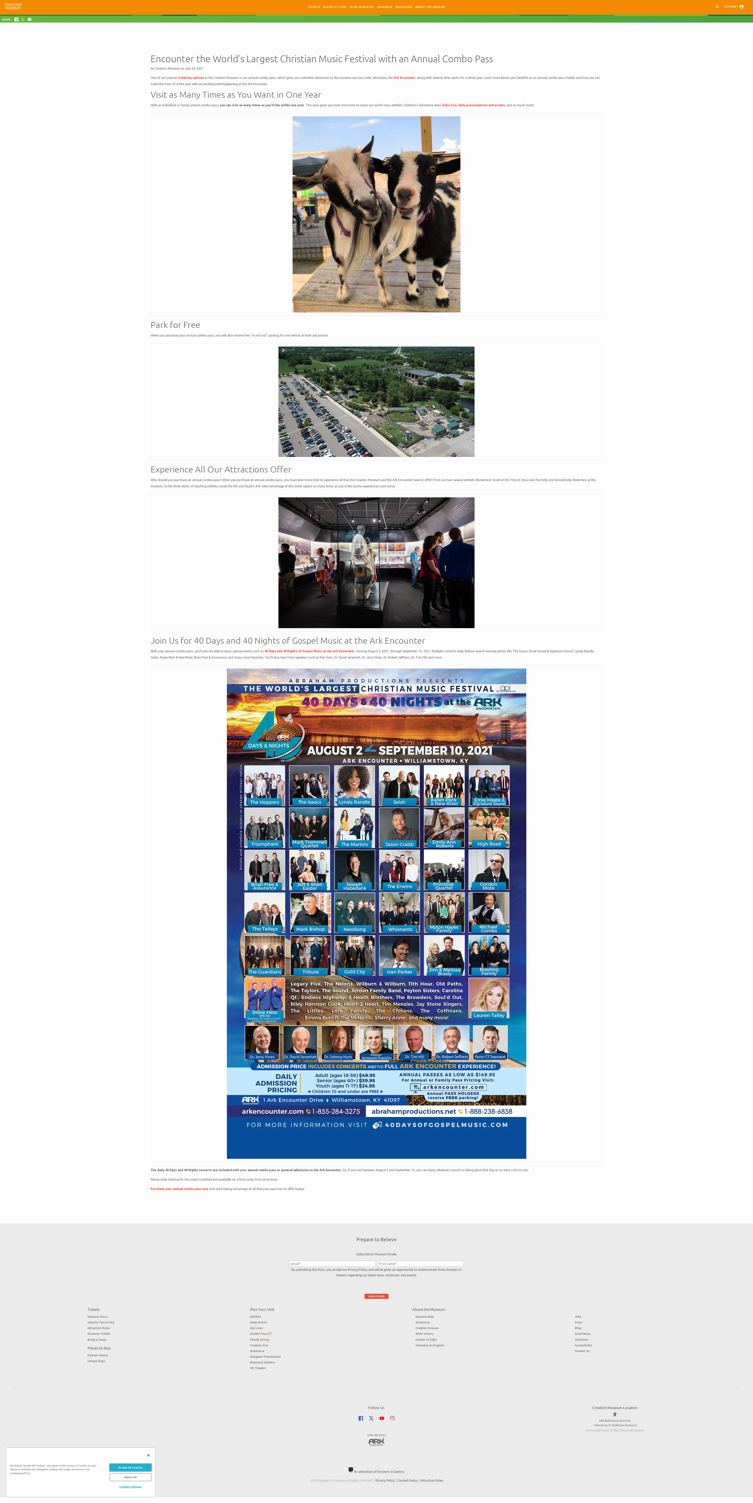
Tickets (314, 7)
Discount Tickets (98, 1333)
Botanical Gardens (262, 1362)
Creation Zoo (259, 1345)
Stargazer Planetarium (265, 1356)
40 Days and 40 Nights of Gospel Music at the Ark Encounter (310, 651)
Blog (578, 1328)
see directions (628, 1425)
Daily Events (258, 1322)
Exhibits (255, 1316)
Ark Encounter (404, 77)
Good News (582, 1333)
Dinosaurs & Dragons (430, 1345)
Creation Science (427, 1328)
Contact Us (582, 1351)
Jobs (578, 1316)
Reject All (130, 1477)
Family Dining (259, 1339)
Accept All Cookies (130, 1467)
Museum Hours (97, 1316)
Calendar (384, 7)
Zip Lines (256, 1328)
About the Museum (430, 7)
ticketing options (191, 77)
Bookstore (257, 1351)
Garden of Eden (426, 1339)
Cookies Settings (130, 1486)
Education (404, 7)
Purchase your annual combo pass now (179, 1189)
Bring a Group (96, 1339)
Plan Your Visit (362, 7)
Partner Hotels (97, 1355)
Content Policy (407, 1480)
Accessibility (583, 1345)
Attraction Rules (98, 1328)
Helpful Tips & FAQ (100, 1322)
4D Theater (258, 1368)
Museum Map (425, 1316)
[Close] (148, 1455)
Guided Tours (259, 1333)
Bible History (425, 1333)
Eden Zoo (449, 105)
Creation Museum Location (615, 1408)
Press (578, 1322)
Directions (423, 1322)
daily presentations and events (481, 105)
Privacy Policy (357, 1269)
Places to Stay (335, 7)
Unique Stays (96, 1361)
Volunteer (581, 1339)
